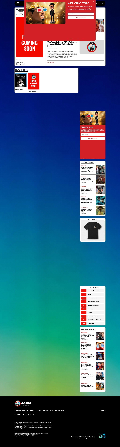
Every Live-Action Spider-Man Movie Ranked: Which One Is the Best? (87, 346)
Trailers (38, 410)
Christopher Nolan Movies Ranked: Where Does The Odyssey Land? (87, 336)
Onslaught (90, 312)
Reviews (32, 410)
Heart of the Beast (93, 316)
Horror (22, 410)
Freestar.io (36, 434)
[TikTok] (99, 3)
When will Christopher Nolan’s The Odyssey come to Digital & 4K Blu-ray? (87, 190)
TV (27, 410)
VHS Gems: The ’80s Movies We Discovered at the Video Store (87, 356)
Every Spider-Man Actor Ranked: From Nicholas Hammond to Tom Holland (87, 366)
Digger (89, 294)
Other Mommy (91, 309)
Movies (17, 410)
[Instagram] (96, 3)
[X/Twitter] (26, 414)
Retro (52, 410)
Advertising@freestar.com (33, 435)
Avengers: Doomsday (93, 290)
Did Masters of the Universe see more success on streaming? (87, 180)
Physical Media (59, 410)
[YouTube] (23, 414)
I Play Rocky (91, 323)
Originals (46, 410)
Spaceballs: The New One (94, 319)
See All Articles (50, 62)
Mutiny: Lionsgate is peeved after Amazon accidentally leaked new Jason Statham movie (87, 200)
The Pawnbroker (19, 89)
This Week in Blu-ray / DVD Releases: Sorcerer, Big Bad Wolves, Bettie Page (62, 44)
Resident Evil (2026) (93, 305)
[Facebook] (28, 414)
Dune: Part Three (92, 298)
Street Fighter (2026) (94, 301)
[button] (18, 3)
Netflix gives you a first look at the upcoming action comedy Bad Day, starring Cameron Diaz (87, 169)
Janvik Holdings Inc (38, 425)
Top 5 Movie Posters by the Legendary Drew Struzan (87, 376)
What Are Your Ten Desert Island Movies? (87, 386)
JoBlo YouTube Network (21, 426)
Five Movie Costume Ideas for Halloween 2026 (86, 211)
